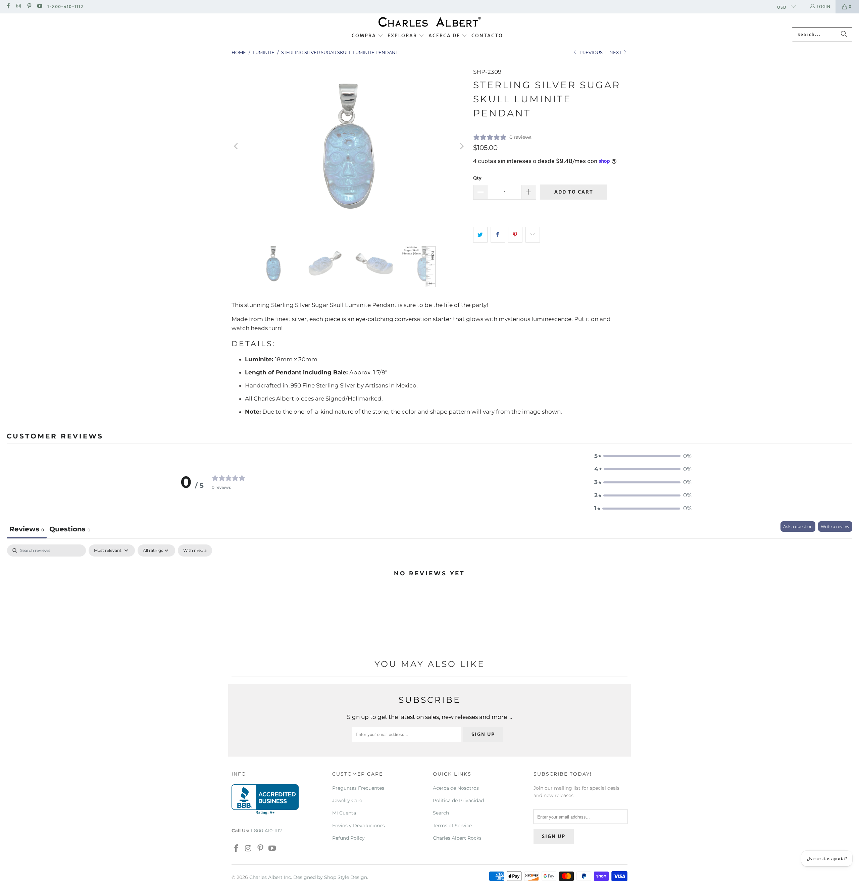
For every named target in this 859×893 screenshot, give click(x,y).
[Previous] (236, 146)
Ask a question (798, 526)
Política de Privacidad (458, 800)
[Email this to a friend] (532, 235)
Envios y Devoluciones (358, 826)
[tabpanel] (429, 595)
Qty (477, 177)
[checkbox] (195, 550)
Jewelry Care (347, 800)
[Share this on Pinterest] (515, 235)
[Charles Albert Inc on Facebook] (8, 6)
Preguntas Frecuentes (358, 788)
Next (615, 52)
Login (823, 6)
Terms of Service (452, 826)
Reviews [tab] (26, 529)
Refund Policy (348, 838)
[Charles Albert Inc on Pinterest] (29, 6)
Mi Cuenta (344, 813)
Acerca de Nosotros (456, 788)
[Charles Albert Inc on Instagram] (18, 6)
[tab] (70, 529)
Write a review (835, 526)
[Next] (461, 146)
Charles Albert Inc (270, 877)
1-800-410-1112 (65, 6)
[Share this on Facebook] (498, 235)
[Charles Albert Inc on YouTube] (39, 6)
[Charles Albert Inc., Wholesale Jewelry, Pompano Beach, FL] (265, 799)
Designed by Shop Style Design (330, 877)
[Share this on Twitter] (480, 235)
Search (441, 813)
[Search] (844, 34)
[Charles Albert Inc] (429, 22)
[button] (367, 36)
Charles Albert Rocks (457, 838)
